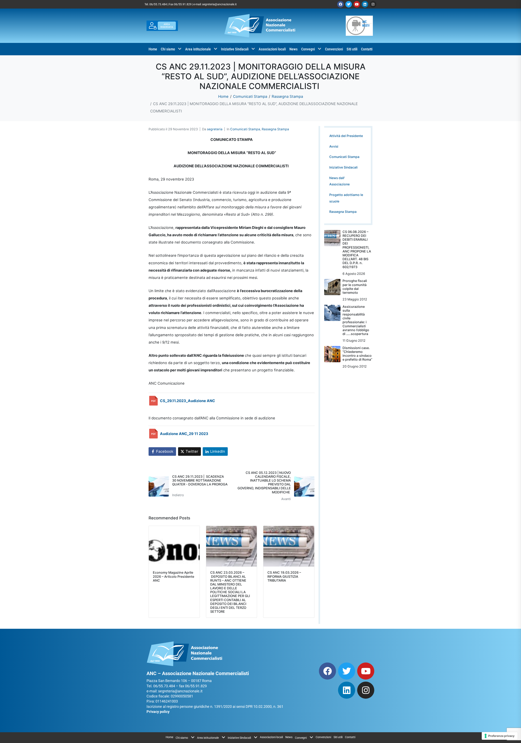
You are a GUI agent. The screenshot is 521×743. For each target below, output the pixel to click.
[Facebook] (340, 4)
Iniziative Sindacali (234, 49)
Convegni (308, 49)
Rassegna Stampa (275, 129)
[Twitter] (348, 4)
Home (153, 49)
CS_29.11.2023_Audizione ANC (187, 400)
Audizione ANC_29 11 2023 (184, 433)
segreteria (214, 129)
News (293, 49)
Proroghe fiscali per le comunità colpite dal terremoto (355, 287)
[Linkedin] (365, 4)
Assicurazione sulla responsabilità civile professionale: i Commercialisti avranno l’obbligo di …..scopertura (356, 320)
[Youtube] (357, 4)
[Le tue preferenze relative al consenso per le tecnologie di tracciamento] (500, 736)
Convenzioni (334, 49)
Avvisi (333, 146)
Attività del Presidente (346, 136)
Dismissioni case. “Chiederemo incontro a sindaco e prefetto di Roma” (357, 354)
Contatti (366, 49)
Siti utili (352, 49)
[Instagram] (373, 4)
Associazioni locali (272, 49)
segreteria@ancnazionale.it (219, 4)
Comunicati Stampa (245, 129)
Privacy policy (158, 711)
